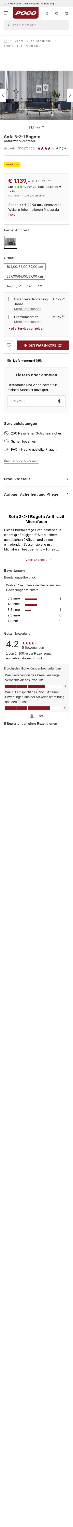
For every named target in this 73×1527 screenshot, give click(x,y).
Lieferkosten (37, 195)
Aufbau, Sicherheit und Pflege (31, 494)
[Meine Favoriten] (57, 13)
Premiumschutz (26, 317)
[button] (36, 716)
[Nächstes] (70, 95)
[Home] (5, 41)
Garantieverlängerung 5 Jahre (32, 301)
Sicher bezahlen (23, 441)
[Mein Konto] (47, 13)
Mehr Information (27, 309)
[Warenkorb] (66, 13)
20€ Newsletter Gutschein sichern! (37, 433)
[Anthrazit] (10, 242)
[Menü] (6, 13)
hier (11, 214)
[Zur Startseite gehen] (26, 13)
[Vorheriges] (3, 95)
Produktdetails (17, 479)
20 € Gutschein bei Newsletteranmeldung (29, 3)
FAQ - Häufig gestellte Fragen (34, 449)
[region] (36, 95)
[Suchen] (8, 25)
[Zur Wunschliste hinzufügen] (9, 345)
